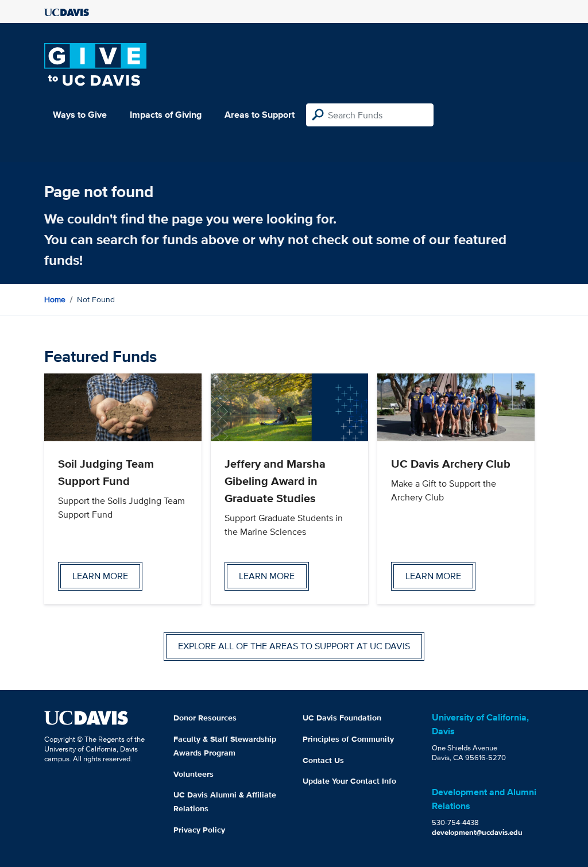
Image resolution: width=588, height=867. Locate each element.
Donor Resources (205, 717)
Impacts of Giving (166, 114)
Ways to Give (80, 114)
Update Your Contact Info (349, 781)
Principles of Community (348, 739)
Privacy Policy (199, 829)
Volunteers (193, 774)
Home (54, 299)
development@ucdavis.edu (477, 832)
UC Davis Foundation (342, 717)
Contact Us (323, 760)
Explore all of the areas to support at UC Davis (294, 646)
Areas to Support (260, 114)
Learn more (100, 576)
